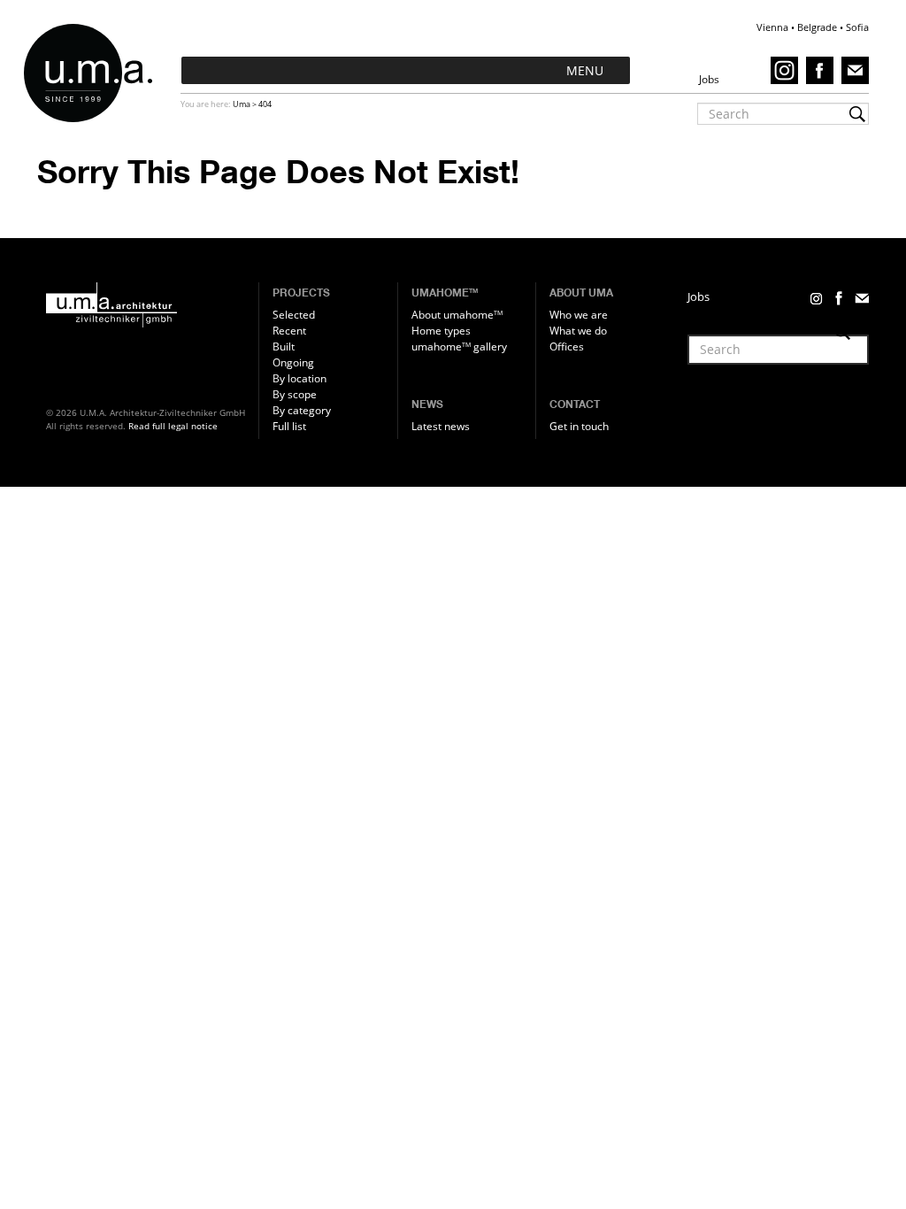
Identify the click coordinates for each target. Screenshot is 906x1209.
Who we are (578, 314)
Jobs (698, 296)
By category (302, 410)
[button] (584, 70)
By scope (295, 394)
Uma (241, 104)
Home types (441, 330)
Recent (289, 330)
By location (299, 378)
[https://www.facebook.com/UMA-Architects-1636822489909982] (822, 69)
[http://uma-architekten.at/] (147, 305)
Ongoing (293, 362)
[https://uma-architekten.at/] (95, 73)
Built (284, 346)
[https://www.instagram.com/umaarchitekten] (787, 69)
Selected (294, 314)
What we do (578, 330)
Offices (566, 346)
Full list (289, 426)
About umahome (457, 314)
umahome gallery (459, 346)
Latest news (440, 426)
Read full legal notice (173, 426)
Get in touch (579, 426)
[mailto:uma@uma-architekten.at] (855, 69)
